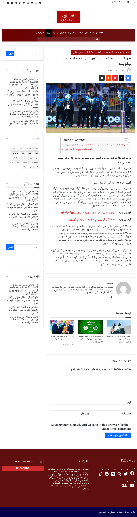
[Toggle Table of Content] (125, 140)
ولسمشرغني (34, 162)
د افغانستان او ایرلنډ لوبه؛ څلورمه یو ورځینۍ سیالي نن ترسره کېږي (91, 338)
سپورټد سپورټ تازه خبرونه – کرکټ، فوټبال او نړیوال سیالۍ (101, 52)
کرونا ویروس (34, 166)
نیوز (25, 157)
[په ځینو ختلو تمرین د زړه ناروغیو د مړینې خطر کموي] (119, 327)
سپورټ (49, 32)
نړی (37, 157)
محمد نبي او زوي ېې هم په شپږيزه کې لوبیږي (92, 219)
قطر (22, 153)
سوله (13, 148)
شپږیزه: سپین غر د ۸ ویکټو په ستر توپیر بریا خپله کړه (88, 212)
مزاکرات (15, 153)
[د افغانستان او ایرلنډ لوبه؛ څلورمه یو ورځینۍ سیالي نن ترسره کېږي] (90, 327)
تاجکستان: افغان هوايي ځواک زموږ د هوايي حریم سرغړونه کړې (22, 94)
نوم (129, 402)
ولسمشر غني (16, 157)
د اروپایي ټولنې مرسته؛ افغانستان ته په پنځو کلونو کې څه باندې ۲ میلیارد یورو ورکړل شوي (23, 83)
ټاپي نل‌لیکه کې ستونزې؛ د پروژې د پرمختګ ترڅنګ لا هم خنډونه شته (24, 114)
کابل (17, 162)
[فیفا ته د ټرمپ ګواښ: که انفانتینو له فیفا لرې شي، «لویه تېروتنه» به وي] (62, 327)
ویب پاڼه (84, 413)
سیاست (80, 32)
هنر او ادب (40, 32)
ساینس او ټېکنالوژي (67, 32)
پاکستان (25, 162)
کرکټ (24, 166)
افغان (36, 148)
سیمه (92, 32)
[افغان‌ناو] (68, 17)
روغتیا (55, 32)
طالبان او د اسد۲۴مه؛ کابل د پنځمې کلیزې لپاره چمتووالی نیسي (23, 104)
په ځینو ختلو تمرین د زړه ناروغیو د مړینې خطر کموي (119, 338)
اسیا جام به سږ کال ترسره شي (78, 149)
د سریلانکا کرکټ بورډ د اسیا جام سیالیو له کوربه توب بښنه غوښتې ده (96, 145)
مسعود (124, 70)
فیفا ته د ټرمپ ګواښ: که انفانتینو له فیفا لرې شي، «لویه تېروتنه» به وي (63, 339)
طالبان (29, 153)
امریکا (20, 148)
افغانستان (99, 32)
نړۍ (86, 32)
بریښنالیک (126, 413)
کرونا (11, 162)
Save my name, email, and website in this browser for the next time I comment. (91, 427)
